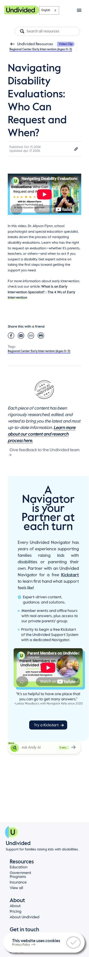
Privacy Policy (21, 944)
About (15, 906)
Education (18, 867)
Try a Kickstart (46, 725)
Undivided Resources (35, 44)
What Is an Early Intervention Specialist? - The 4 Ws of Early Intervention (41, 292)
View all (16, 888)
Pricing (15, 912)
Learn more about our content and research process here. (41, 434)
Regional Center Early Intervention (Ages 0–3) (41, 49)
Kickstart (70, 575)
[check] (73, 942)
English (45, 10)
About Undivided (24, 917)
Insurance (18, 882)
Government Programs (20, 875)
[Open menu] (79, 10)
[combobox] (49, 10)
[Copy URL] (76, 149)
